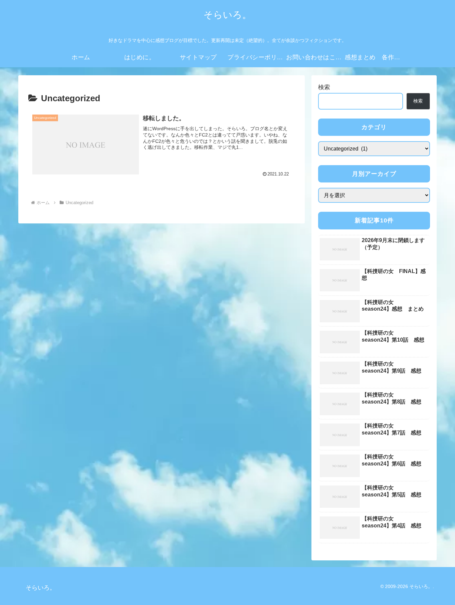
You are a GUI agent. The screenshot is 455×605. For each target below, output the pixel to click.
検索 (324, 87)
